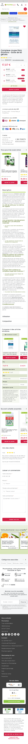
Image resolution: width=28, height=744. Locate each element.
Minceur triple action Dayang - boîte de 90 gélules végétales (9, 171)
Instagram (6, 634)
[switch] (19, 685)
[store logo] (10, 5)
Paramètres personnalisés (13, 738)
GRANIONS (8, 60)
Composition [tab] (7, 321)
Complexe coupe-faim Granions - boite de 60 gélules (10, 353)
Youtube (12, 634)
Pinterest (18, 634)
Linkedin (15, 634)
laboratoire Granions (17, 297)
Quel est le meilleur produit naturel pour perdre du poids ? (8, 542)
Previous (24, 150)
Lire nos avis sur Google (14, 701)
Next (26, 150)
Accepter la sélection (13, 734)
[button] (24, 26)
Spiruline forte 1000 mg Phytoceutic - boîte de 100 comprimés (10, 431)
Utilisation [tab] (6, 316)
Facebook (3, 634)
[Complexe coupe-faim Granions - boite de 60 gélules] (11, 344)
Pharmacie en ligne (12, 17)
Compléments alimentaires (14, 19)
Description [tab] (6, 190)
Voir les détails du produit (18, 60)
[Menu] (21, 684)
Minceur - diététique (12, 20)
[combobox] (14, 9)
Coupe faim (21, 20)
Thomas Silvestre (5, 546)
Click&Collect (5, 666)
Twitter (9, 634)
